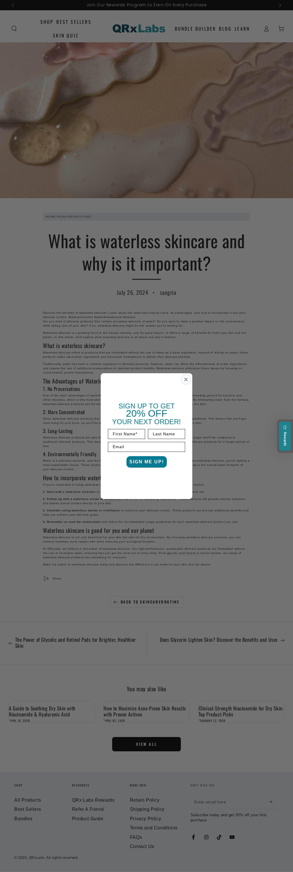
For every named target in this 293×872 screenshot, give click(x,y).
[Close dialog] (186, 379)
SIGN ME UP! (146, 461)
